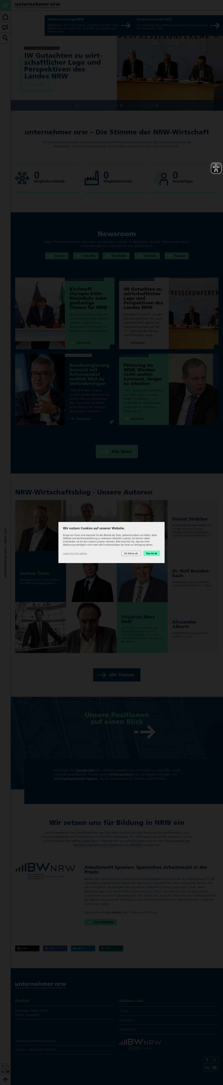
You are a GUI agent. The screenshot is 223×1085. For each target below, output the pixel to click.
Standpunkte (85, 770)
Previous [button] (90, 105)
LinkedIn (88, 256)
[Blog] (5, 27)
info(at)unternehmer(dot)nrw (36, 1041)
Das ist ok (151, 553)
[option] (117, 63)
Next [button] (143, 105)
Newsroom (117, 234)
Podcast (179, 256)
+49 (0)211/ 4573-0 (41, 1050)
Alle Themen (121, 674)
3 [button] (121, 101)
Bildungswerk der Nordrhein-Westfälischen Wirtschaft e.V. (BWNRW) (132, 843)
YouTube (150, 256)
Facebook (119, 256)
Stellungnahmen (121, 774)
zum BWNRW (104, 922)
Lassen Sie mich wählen (75, 553)
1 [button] (112, 101)
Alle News (122, 451)
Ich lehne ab (131, 553)
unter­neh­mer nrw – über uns (5, 553)
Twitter (59, 256)
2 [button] (116, 101)
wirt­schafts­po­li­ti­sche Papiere (75, 778)
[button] (27, 948)
